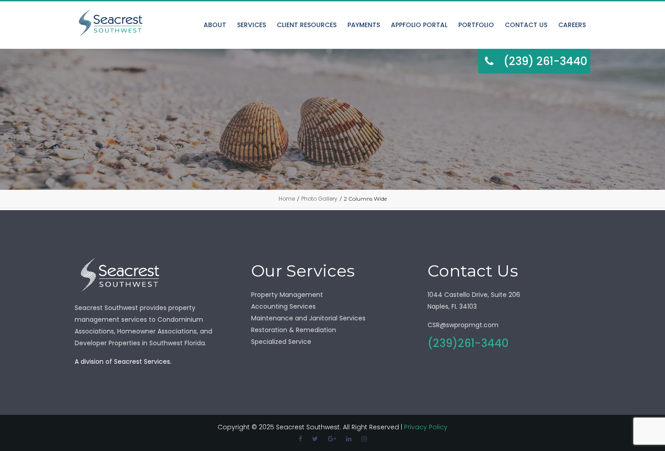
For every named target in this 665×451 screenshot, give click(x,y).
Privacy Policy (425, 427)
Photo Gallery (319, 198)
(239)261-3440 (468, 343)
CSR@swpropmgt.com (463, 324)
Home (287, 198)
